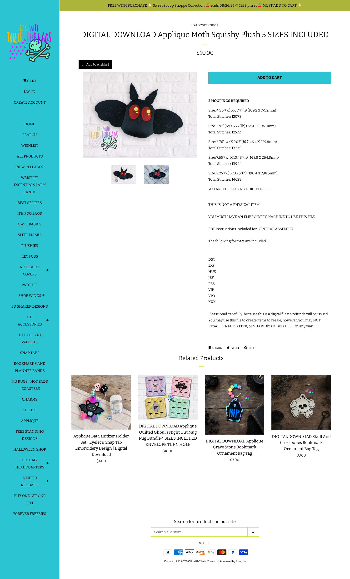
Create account (30, 102)
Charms (29, 399)
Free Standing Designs (30, 435)
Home (29, 124)
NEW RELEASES (29, 167)
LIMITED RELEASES (30, 481)
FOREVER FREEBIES (29, 514)
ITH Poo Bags (29, 213)
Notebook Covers (30, 270)
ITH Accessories (30, 320)
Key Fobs (29, 256)
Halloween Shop (29, 449)
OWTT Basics (29, 224)
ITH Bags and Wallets (29, 338)
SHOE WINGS (29, 296)
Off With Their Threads (203, 561)
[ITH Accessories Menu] (47, 321)
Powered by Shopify (233, 561)
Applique (29, 421)
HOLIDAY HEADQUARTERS (29, 463)
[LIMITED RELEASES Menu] (47, 482)
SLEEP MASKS (30, 235)
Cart (31, 81)
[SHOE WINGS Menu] (43, 296)
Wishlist (29, 145)
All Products (30, 156)
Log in (29, 92)
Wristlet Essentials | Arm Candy (30, 185)
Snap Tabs (30, 353)
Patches (30, 285)
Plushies (29, 246)
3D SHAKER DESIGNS (29, 306)
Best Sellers (30, 203)
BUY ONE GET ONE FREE (29, 499)
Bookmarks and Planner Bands (29, 367)
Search (29, 135)
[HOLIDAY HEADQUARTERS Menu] (47, 464)
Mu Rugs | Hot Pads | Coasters (29, 385)
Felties (29, 410)
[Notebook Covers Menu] (47, 271)
